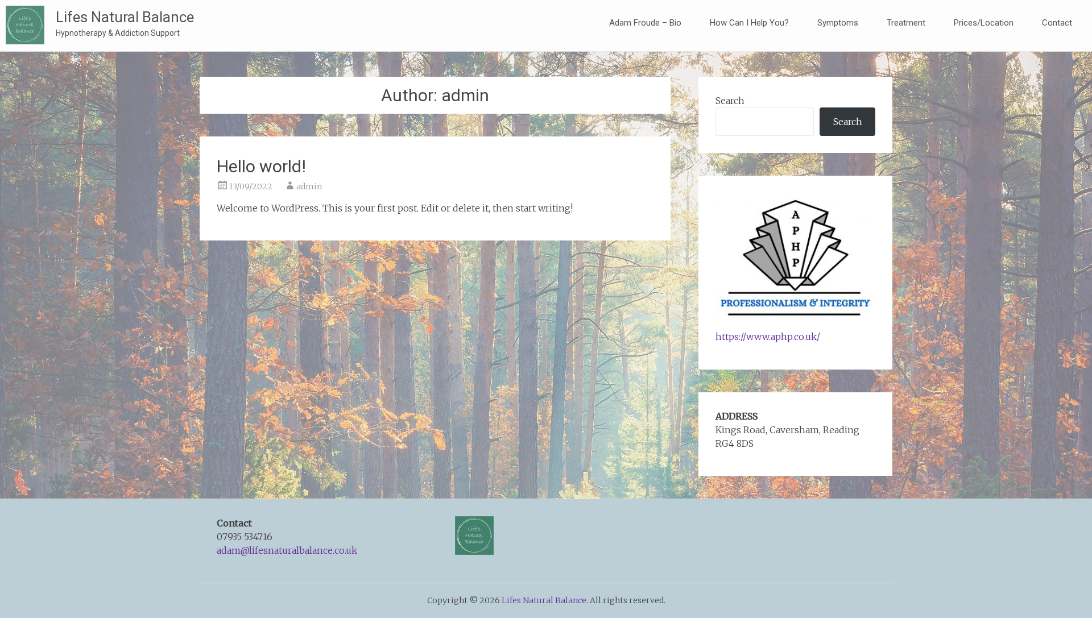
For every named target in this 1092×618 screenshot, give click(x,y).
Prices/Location (984, 23)
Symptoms (837, 23)
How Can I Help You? (749, 23)
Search (729, 100)
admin (309, 186)
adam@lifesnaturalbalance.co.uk (287, 550)
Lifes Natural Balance (125, 17)
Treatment (906, 23)
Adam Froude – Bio (645, 23)
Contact (1057, 23)
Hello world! (261, 166)
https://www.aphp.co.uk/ (767, 336)
